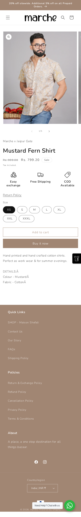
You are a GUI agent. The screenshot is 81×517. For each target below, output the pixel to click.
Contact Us (15, 331)
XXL (10, 218)
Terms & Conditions (21, 419)
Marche (34, 509)
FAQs (11, 349)
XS (9, 210)
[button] (8, 17)
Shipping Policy (18, 358)
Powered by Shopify (50, 509)
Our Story (14, 340)
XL (59, 210)
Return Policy (12, 195)
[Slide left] (32, 131)
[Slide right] (49, 131)
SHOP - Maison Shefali (23, 322)
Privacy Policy (17, 410)
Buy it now (41, 243)
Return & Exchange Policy (25, 383)
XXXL (26, 218)
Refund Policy (17, 392)
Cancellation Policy (20, 401)
